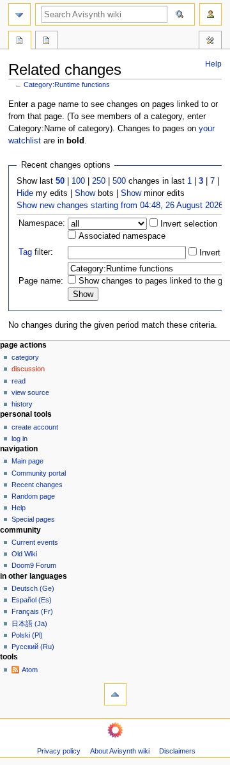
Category (25, 357)
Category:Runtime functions (67, 84)
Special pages (33, 519)
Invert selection (187, 224)
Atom (30, 669)
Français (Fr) (32, 611)
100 (78, 181)
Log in (19, 438)
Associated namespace (120, 236)
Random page (33, 496)
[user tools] (210, 14)
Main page (27, 461)
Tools (210, 41)
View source (30, 392)
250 (98, 181)
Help (213, 64)
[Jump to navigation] (19, 14)
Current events (35, 542)
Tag (25, 252)
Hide (25, 193)
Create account (35, 427)
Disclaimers (177, 751)
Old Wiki (24, 554)
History (22, 404)
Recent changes (37, 484)
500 (119, 181)
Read (19, 381)
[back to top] (115, 694)
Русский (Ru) (33, 646)
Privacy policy (58, 751)
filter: (36, 252)
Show (85, 193)
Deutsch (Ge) (33, 588)
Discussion (28, 369)
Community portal (39, 473)
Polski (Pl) (27, 635)
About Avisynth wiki (120, 751)
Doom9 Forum (34, 565)
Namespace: (42, 223)
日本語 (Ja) (29, 623)
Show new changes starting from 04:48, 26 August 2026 (120, 205)
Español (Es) (32, 600)
